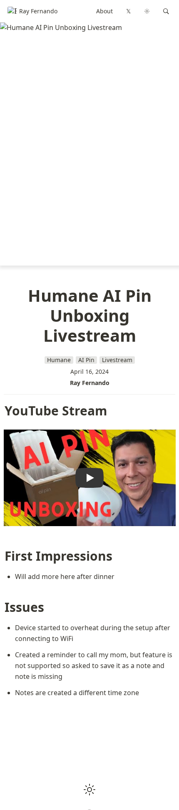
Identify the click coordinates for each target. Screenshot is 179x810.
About (104, 11)
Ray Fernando (89, 383)
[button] (166, 11)
